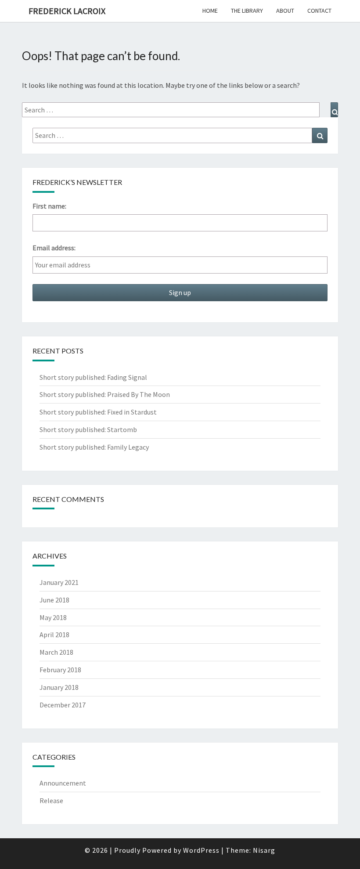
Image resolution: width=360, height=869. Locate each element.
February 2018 (60, 669)
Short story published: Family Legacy (94, 447)
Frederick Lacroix (67, 10)
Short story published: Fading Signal (93, 377)
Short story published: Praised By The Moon (105, 394)
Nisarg (264, 850)
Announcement (63, 783)
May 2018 (53, 617)
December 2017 (63, 704)
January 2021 (59, 582)
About (285, 10)
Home (210, 10)
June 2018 (54, 599)
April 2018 (54, 634)
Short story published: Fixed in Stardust (98, 411)
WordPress (201, 850)
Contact (319, 10)
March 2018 (56, 652)
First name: (49, 206)
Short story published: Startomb (88, 429)
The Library (247, 10)
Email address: (54, 247)
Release (51, 800)
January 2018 (59, 687)
